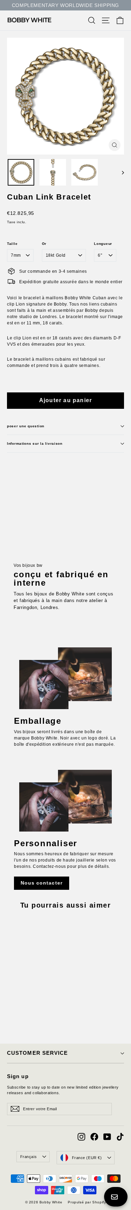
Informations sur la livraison (35, 443)
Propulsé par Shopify (87, 1202)
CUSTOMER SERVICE (37, 1053)
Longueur (103, 244)
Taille (12, 244)
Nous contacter (42, 883)
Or (44, 244)
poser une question (25, 426)
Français (28, 1157)
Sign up (18, 1076)
